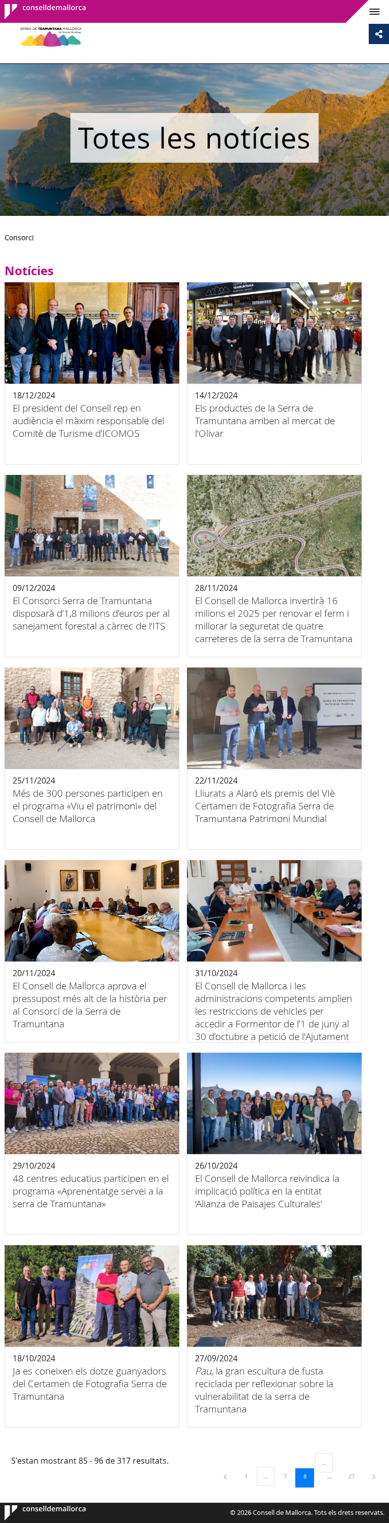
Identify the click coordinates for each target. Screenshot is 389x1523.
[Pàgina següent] (374, 1476)
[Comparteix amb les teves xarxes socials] (379, 34)
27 (355, 1476)
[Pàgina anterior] (226, 1476)
